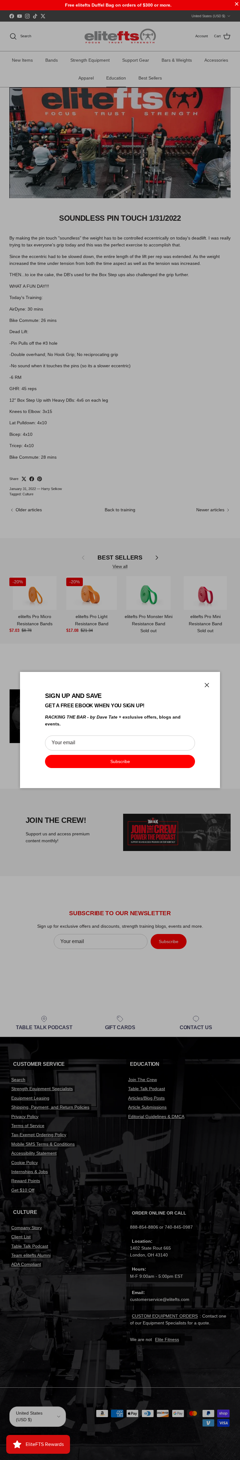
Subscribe (120, 761)
